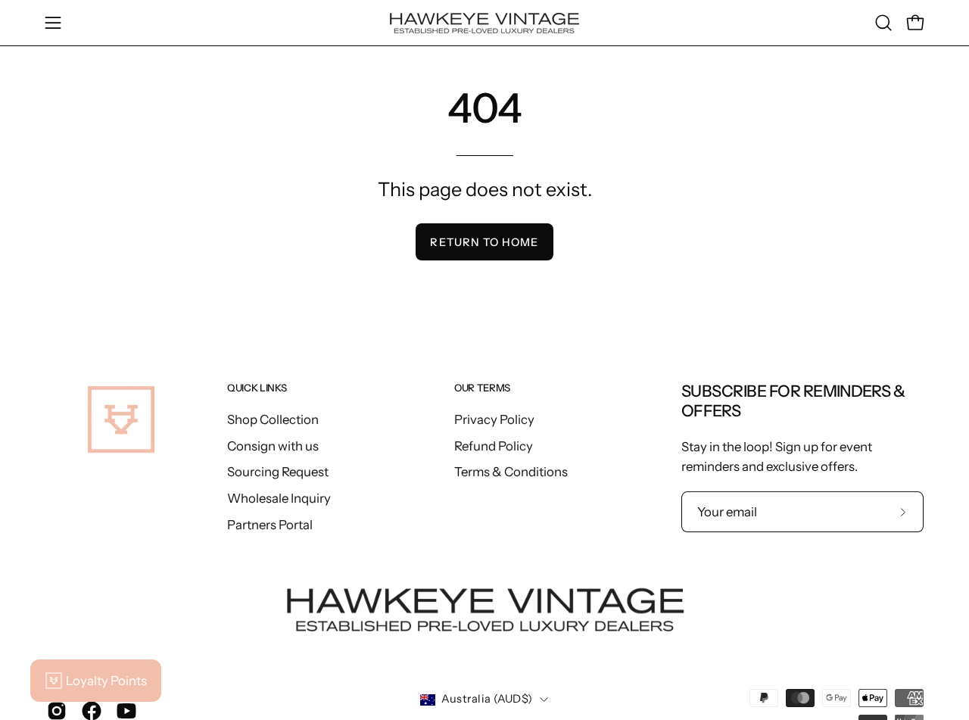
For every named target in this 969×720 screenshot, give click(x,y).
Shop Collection (273, 419)
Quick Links (256, 388)
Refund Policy (493, 445)
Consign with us (273, 445)
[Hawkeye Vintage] (484, 23)
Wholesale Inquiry (279, 497)
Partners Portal (270, 523)
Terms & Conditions (511, 471)
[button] (883, 23)
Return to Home (484, 242)
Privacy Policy (494, 419)
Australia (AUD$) (487, 699)
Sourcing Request (278, 471)
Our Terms (482, 388)
